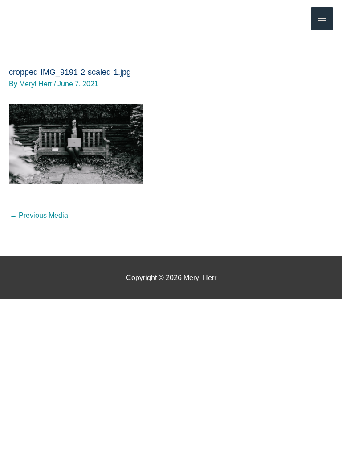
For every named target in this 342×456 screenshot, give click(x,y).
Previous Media (39, 215)
